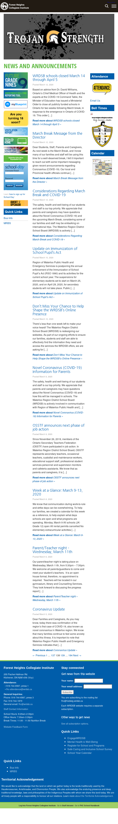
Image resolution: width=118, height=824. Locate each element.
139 (63, 655)
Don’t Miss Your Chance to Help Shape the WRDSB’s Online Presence (58, 310)
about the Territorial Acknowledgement (94, 795)
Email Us (95, 100)
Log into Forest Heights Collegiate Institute (37, 805)
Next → (77, 655)
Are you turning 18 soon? (15, 118)
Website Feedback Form (16, 726)
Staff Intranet (67, 805)
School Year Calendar (79, 753)
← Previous (39, 655)
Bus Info (8, 218)
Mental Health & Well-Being (82, 742)
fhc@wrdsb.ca (26, 704)
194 (70, 655)
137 (53, 655)
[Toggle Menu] (114, 6)
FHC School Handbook (89, 805)
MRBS (7, 223)
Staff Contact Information (16, 708)
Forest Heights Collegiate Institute (19, 6)
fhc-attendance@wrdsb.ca (19, 689)
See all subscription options (74, 723)
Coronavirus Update (49, 609)
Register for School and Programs (85, 745)
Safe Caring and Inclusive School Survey (89, 749)
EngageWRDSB (76, 738)
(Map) (31, 677)
